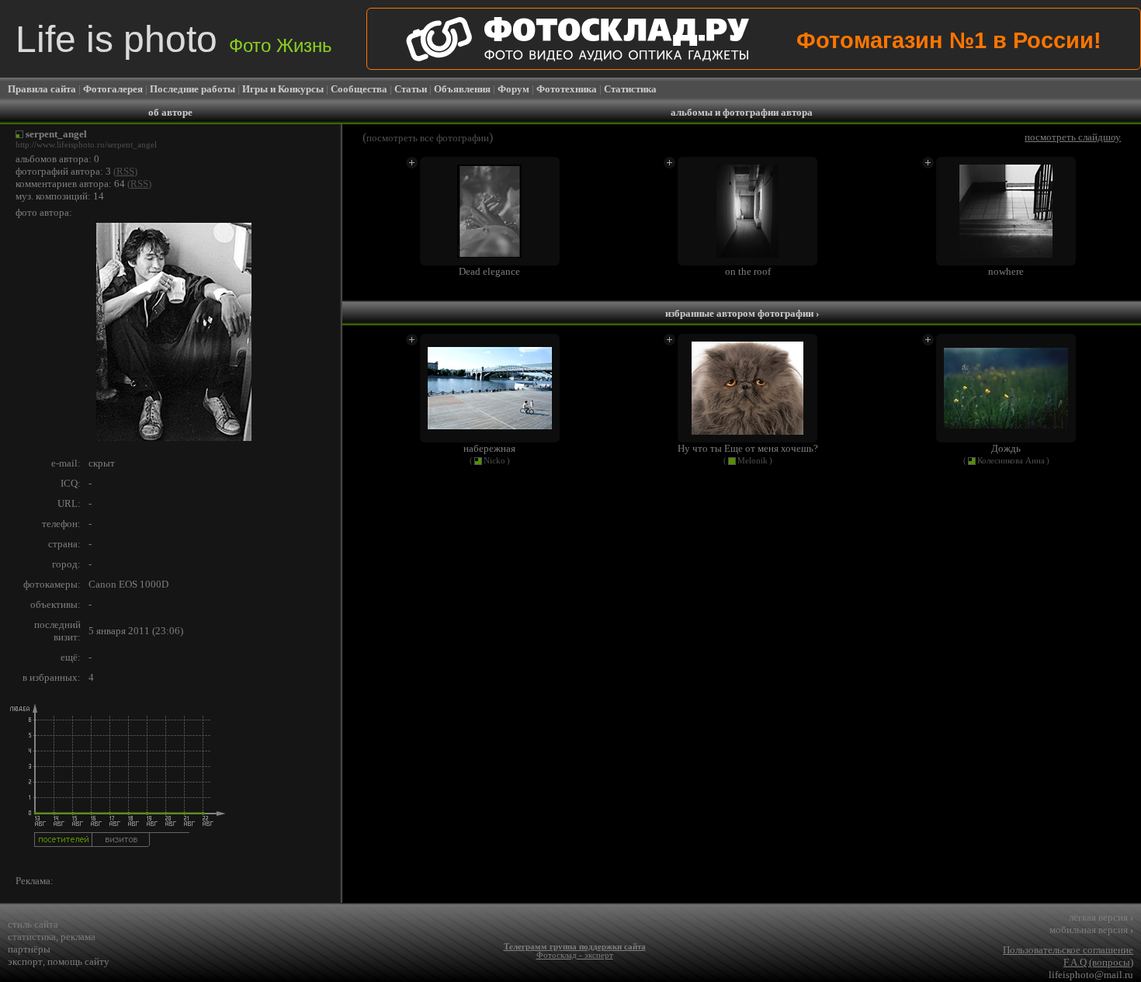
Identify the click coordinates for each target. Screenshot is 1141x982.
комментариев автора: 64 (70, 183)
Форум (513, 89)
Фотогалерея (113, 89)
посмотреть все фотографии (427, 138)
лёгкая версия (1101, 917)
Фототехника (566, 89)
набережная (489, 448)
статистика (32, 936)
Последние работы (192, 89)
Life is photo (174, 39)
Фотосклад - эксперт (574, 955)
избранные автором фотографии (742, 313)
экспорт (25, 961)
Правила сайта (42, 89)
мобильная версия (1091, 929)
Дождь (1006, 448)
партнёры (29, 949)
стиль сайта (33, 924)
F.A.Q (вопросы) (1098, 962)
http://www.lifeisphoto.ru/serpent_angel (86, 145)
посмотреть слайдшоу (1073, 137)
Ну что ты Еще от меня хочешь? (748, 448)
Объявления (462, 89)
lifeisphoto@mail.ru (1091, 974)
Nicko (494, 460)
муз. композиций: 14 (60, 196)
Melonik (752, 460)
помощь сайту (78, 961)
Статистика (630, 89)
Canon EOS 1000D (128, 584)
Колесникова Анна (1011, 460)
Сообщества (359, 89)
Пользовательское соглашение (1068, 950)
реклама (78, 936)
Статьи (410, 89)
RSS (125, 171)
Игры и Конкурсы (283, 89)
